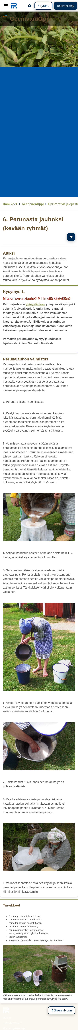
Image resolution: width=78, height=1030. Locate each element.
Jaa (71, 237)
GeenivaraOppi (33, 204)
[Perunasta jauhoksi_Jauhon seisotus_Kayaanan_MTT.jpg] (39, 689)
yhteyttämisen (35, 304)
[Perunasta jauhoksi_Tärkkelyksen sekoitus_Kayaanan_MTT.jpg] (39, 769)
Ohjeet (7, 1017)
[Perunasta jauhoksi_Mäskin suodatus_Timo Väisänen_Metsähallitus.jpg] (39, 540)
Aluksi (9, 253)
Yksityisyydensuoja (14, 1028)
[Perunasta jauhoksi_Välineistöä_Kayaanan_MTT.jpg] (39, 992)
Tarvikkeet (11, 905)
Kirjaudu (43, 6)
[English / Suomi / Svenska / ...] (29, 5)
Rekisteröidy (65, 6)
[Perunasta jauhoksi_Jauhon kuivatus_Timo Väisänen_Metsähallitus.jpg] (39, 869)
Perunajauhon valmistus (25, 359)
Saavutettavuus (12, 1023)
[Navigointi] (6, 6)
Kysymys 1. (14, 291)
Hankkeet (10, 204)
